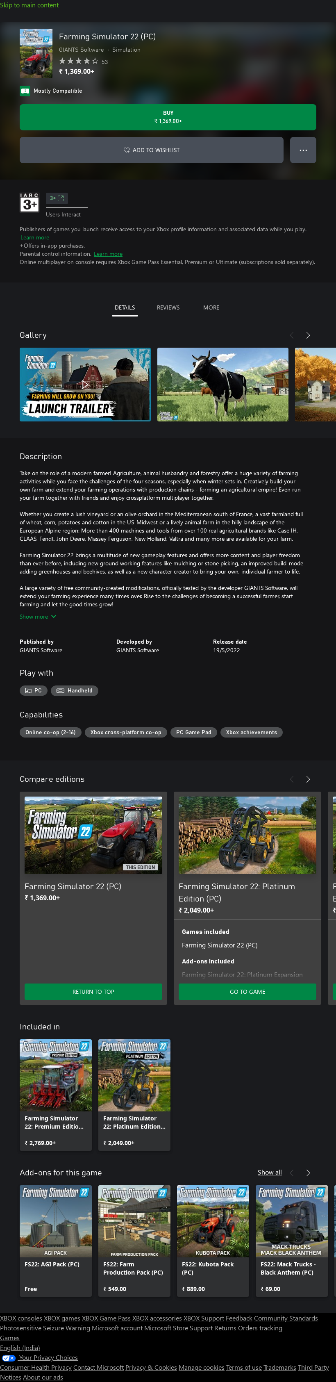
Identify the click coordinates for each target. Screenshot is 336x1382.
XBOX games (62, 1318)
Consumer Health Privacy (36, 1367)
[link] (56, 1095)
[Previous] (292, 335)
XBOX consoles (21, 1318)
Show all (270, 1172)
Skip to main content (29, 4)
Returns (225, 1327)
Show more (34, 616)
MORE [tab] (211, 307)
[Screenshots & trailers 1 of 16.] (85, 384)
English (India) (20, 1347)
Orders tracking (260, 1327)
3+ (53, 198)
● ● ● (303, 150)
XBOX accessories (157, 1318)
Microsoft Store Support (178, 1327)
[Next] (308, 335)
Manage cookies (202, 1367)
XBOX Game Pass (106, 1318)
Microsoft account (117, 1327)
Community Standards (286, 1318)
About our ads (43, 1377)
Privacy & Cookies (151, 1367)
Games (10, 1337)
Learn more (34, 237)
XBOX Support (204, 1318)
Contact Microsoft (98, 1367)
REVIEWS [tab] (168, 307)
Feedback (239, 1318)
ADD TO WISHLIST (156, 150)
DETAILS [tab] (125, 307)
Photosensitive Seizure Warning (45, 1327)
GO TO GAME (247, 991)
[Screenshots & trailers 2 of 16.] (222, 384)
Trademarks (279, 1367)
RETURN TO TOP (93, 991)
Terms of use (244, 1367)
